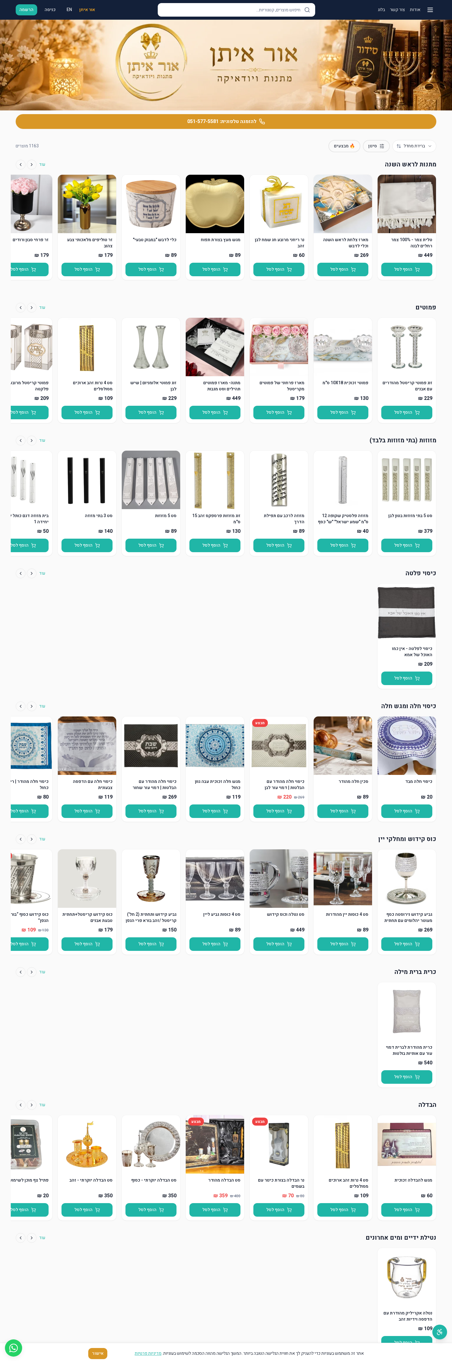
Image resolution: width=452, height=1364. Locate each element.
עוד (42, 165)
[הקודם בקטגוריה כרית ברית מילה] (32, 972)
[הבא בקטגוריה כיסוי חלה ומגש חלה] (21, 706)
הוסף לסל (403, 269)
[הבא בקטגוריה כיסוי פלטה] (21, 573)
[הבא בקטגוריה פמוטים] (21, 308)
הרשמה (26, 9)
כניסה (50, 9)
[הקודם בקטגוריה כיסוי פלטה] (32, 573)
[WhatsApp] (13, 1348)
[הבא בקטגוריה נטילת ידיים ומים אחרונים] (21, 1238)
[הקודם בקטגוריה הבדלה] (32, 1105)
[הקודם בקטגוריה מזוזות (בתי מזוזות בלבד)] (32, 440)
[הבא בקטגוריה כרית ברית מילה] (21, 972)
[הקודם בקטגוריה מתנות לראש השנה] (32, 165)
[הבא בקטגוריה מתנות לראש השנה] (21, 165)
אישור (98, 1353)
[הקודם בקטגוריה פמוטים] (32, 308)
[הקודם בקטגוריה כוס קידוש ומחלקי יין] (32, 839)
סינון (372, 146)
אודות (415, 10)
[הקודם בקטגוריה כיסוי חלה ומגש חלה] (32, 706)
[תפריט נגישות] (439, 1332)
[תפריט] (430, 10)
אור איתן (87, 10)
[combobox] (414, 146)
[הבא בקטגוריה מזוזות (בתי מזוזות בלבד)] (21, 440)
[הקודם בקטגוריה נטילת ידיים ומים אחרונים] (32, 1238)
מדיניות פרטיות (148, 1353)
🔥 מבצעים (344, 146)
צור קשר (397, 10)
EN (69, 9)
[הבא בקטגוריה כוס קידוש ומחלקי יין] (21, 839)
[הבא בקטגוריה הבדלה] (21, 1105)
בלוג (381, 10)
